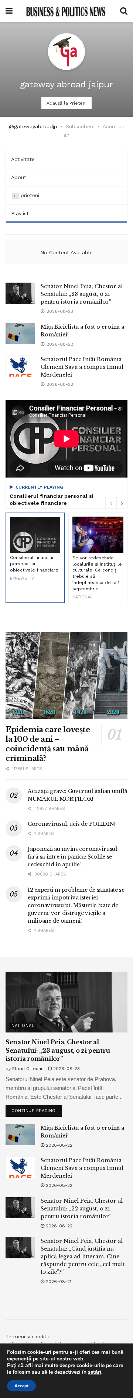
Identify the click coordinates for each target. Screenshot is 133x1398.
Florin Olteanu (28, 1068)
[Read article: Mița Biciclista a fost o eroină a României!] (20, 333)
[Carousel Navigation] (116, 503)
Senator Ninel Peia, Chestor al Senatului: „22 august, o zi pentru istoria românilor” (82, 1209)
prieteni (26, 195)
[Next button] (121, 503)
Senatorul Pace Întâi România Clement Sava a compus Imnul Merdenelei (82, 367)
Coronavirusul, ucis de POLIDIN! (71, 824)
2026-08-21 (57, 1281)
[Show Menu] (9, 11)
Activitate (23, 159)
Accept (21, 1386)
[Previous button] (110, 503)
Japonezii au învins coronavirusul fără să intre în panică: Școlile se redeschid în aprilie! (72, 857)
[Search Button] (123, 11)
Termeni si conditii (27, 1336)
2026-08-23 (66, 1068)
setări (94, 1372)
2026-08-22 (58, 1145)
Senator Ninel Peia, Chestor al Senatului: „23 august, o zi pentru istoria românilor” (82, 294)
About (18, 177)
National (22, 1025)
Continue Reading (36, 1109)
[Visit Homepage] (66, 11)
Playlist (20, 213)
